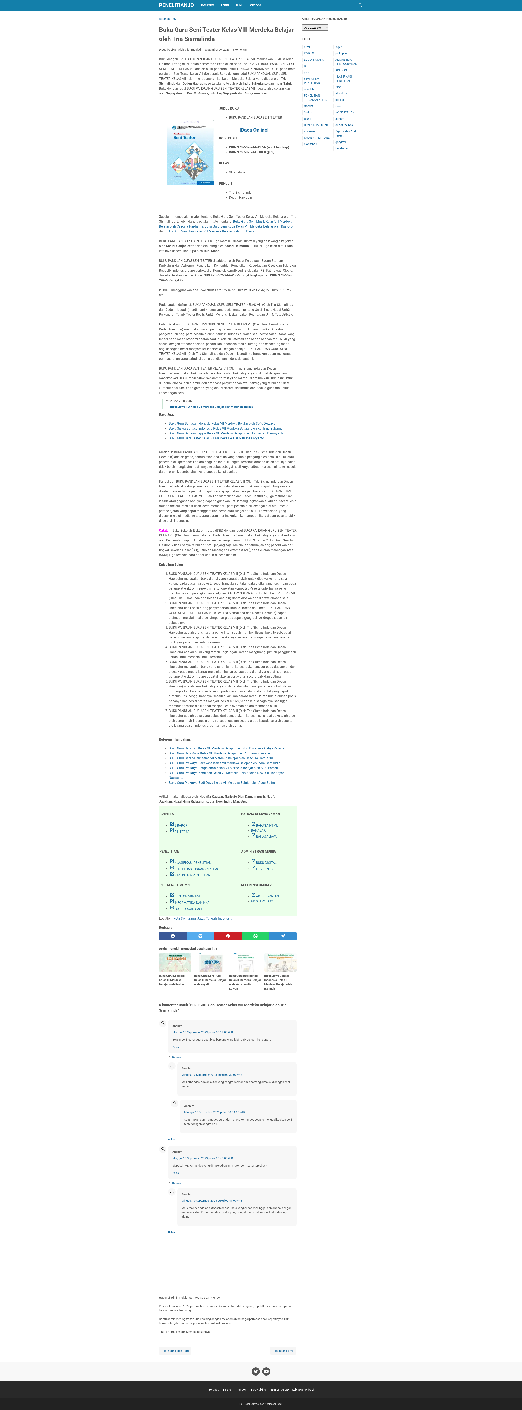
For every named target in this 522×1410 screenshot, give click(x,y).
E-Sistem (207, 5)
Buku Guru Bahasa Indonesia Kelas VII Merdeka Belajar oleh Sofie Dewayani (223, 423)
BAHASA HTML (264, 825)
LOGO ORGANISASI (185, 909)
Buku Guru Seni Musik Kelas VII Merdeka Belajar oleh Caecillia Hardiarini (221, 758)
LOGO (225, 5)
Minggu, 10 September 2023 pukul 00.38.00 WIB (202, 1032)
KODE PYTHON (345, 112)
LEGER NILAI (262, 869)
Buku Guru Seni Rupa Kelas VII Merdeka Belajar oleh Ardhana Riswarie (219, 753)
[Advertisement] (332, 218)
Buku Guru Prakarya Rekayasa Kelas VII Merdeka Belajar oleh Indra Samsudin (224, 763)
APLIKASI (341, 70)
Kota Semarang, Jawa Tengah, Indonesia (202, 918)
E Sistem (227, 1389)
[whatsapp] (255, 936)
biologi (339, 99)
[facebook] (173, 936)
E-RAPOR (178, 825)
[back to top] (514, 1401)
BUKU (239, 5)
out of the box (344, 125)
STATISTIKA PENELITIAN (189, 875)
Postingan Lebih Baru (175, 1350)
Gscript (308, 106)
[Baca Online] (254, 130)
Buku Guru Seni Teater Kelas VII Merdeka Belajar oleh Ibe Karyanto (216, 438)
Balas (175, 1047)
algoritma (341, 93)
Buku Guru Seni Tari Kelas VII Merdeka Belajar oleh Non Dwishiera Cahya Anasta (226, 748)
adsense (309, 131)
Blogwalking (258, 1389)
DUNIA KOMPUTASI (316, 125)
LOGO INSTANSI (314, 59)
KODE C (309, 53)
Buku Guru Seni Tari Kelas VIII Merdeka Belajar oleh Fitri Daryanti (211, 231)
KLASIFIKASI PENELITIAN (190, 863)
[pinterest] (228, 936)
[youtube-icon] (266, 1371)
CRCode (255, 5)
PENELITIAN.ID (176, 5)
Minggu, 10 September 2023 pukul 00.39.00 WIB (211, 1074)
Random (242, 1389)
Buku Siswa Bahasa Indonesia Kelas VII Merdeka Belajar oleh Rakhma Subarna (226, 428)
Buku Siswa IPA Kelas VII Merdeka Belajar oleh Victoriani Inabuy (211, 407)
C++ (338, 106)
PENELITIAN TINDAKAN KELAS (194, 869)
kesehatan (342, 148)
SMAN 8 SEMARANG (317, 137)
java (306, 72)
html (307, 47)
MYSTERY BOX (262, 901)
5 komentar (239, 49)
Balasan (177, 1057)
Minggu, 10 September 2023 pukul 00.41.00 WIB (211, 1200)
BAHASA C (258, 830)
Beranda (213, 1389)
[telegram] (283, 936)
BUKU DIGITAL (264, 863)
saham (339, 118)
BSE (306, 66)
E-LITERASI (179, 832)
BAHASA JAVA (264, 837)
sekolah (309, 89)
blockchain (311, 144)
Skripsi (308, 112)
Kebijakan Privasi (303, 1389)
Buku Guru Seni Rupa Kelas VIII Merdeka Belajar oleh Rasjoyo (249, 226)
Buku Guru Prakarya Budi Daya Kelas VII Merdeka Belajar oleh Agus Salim (222, 783)
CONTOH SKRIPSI (184, 896)
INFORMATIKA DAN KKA (189, 903)
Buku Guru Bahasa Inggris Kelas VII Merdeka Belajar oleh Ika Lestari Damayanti (226, 433)
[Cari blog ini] (360, 5)
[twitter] (200, 936)
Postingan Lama (283, 1350)
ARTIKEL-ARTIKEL (266, 896)
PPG (338, 87)
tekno (307, 118)
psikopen (341, 53)
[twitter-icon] (256, 1371)
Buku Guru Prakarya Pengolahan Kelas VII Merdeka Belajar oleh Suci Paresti (223, 768)
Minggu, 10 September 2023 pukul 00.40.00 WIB (202, 1158)
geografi (340, 142)
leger (338, 47)
